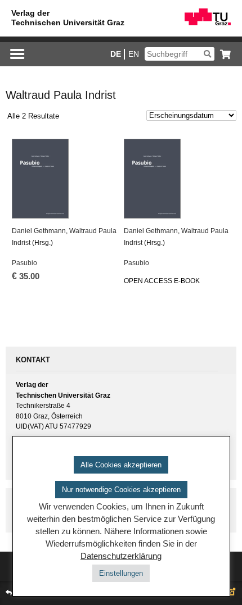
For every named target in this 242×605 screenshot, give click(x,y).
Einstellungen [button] (121, 573)
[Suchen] (207, 54)
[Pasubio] (65, 179)
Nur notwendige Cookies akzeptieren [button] (121, 489)
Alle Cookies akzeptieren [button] (121, 465)
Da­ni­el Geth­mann (39, 231)
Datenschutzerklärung (121, 556)
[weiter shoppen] (222, 54)
